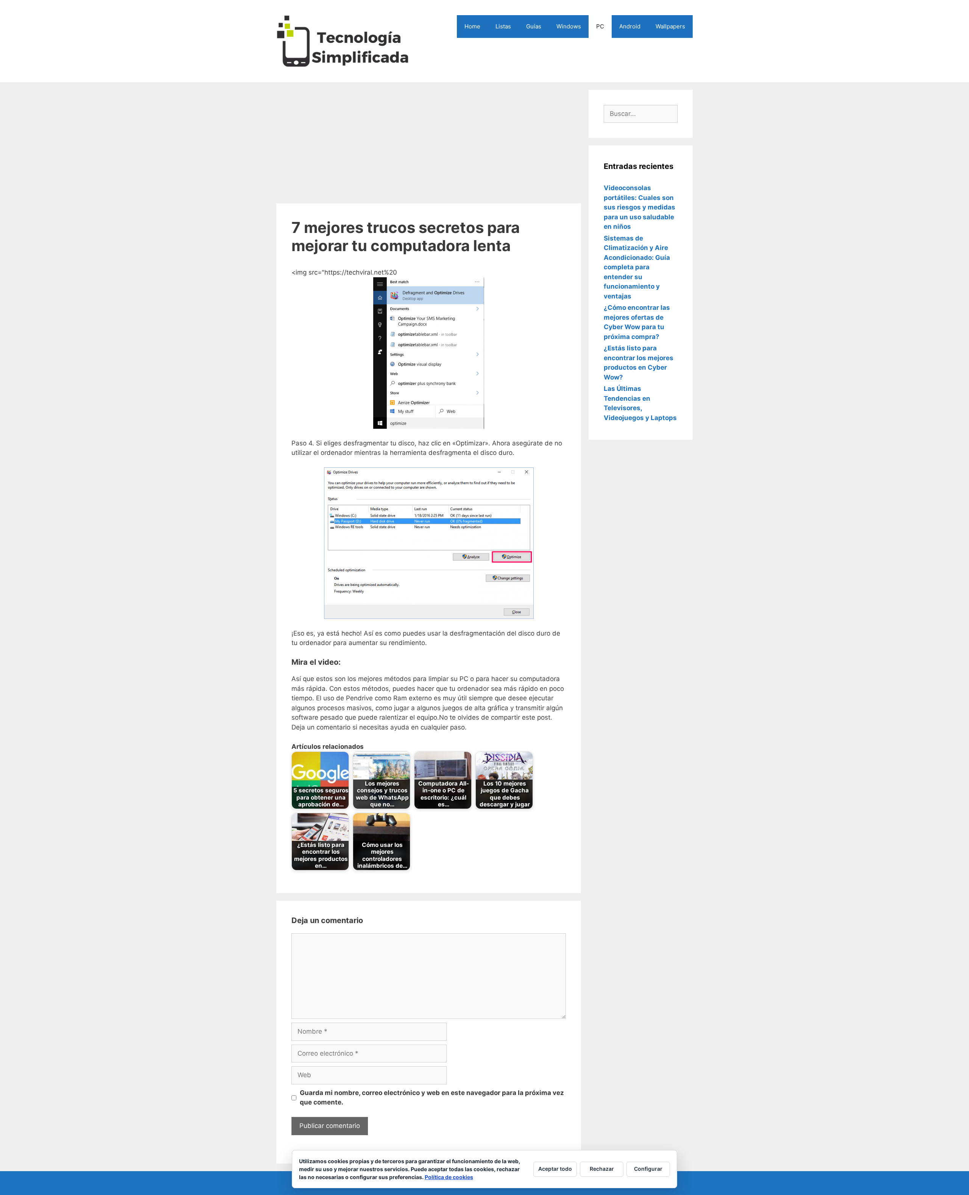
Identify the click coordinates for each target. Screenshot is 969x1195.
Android (629, 26)
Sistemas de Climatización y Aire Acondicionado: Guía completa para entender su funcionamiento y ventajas (637, 267)
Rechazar (602, 1168)
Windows (568, 26)
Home (472, 26)
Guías (533, 26)
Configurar (648, 1168)
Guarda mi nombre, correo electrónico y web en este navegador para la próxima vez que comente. (432, 1097)
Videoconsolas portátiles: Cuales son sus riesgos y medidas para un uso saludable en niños (639, 207)
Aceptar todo (555, 1168)
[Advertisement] (428, 143)
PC (600, 26)
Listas (503, 26)
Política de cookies (449, 1177)
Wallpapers (670, 26)
